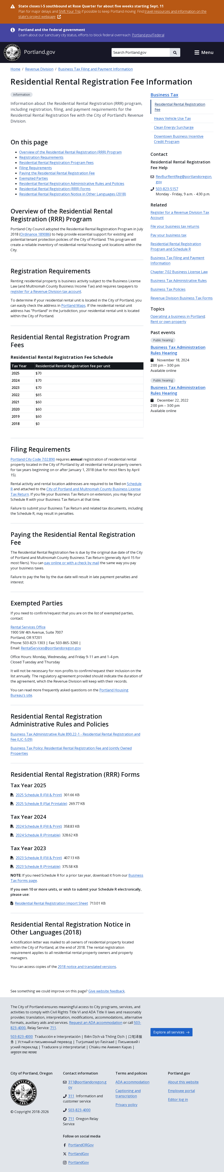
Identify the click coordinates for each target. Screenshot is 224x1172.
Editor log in (178, 1099)
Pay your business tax (168, 235)
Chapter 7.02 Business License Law (179, 271)
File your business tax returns (174, 226)
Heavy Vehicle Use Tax (172, 118)
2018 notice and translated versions (87, 966)
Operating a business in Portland (177, 316)
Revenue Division (39, 69)
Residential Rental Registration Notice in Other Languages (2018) (72, 194)
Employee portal (181, 1090)
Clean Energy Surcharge (174, 127)
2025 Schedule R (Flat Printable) (41, 803)
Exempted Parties (33, 178)
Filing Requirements (35, 167)
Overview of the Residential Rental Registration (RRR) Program (70, 152)
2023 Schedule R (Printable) (38, 866)
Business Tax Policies (168, 289)
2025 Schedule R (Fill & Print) (39, 794)
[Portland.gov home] (29, 52)
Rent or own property (168, 321)
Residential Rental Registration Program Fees (56, 162)
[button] (203, 52)
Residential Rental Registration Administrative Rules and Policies (71, 183)
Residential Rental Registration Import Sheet (51, 903)
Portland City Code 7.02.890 (32, 459)
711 (53, 1027)
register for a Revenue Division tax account (45, 291)
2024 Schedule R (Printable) (38, 835)
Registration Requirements (41, 157)
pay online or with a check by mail (71, 562)
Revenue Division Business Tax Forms (181, 298)
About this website (183, 1082)
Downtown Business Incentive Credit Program (178, 139)
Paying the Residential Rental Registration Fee (57, 173)
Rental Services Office (28, 627)
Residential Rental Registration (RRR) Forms (55, 188)
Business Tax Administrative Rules (178, 280)
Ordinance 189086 (35, 234)
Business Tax (164, 95)
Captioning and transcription (128, 1093)
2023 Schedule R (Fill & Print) (39, 857)
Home (15, 69)
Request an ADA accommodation (95, 1022)
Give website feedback (106, 991)
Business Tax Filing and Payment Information (95, 69)
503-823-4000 (21, 1036)
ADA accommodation (132, 1082)
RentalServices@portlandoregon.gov (51, 648)
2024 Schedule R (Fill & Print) (39, 826)
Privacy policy (126, 1104)
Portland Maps (73, 305)
